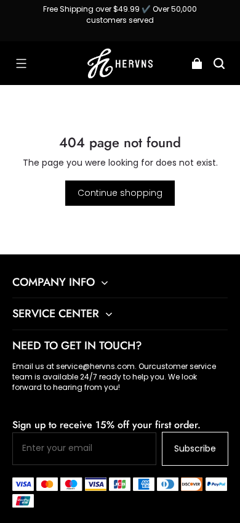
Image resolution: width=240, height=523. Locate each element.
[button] (21, 63)
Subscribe (195, 448)
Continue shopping (120, 193)
